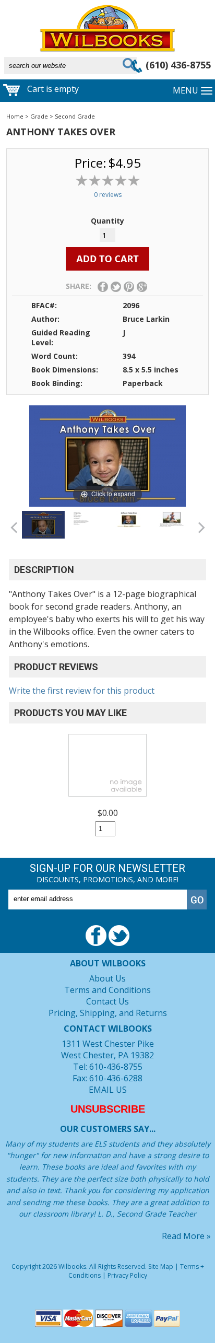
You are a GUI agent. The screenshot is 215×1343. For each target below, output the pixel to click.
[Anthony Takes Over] (43, 525)
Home (14, 116)
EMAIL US (108, 1089)
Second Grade (75, 116)
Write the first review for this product (81, 690)
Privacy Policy (127, 1275)
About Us (107, 978)
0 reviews (108, 194)
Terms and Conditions (107, 990)
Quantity (107, 221)
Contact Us (107, 1001)
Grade (39, 116)
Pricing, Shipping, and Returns (108, 1013)
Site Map (160, 1266)
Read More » (186, 1236)
